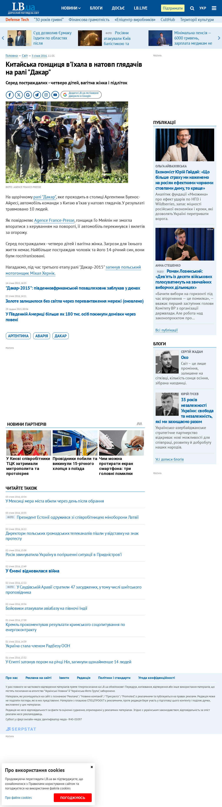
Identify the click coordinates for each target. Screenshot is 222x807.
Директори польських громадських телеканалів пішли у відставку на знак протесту (72, 535)
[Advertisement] (75, 381)
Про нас (12, 677)
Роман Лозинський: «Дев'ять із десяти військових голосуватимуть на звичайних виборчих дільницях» (183, 279)
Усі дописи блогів (169, 459)
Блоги (96, 8)
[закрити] (92, 767)
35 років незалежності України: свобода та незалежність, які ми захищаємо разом (184, 410)
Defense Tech (17, 19)
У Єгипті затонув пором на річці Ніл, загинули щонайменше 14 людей (68, 662)
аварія (41, 335)
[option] (41, 38)
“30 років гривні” (49, 19)
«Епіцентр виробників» (135, 19)
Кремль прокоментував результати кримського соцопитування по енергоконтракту (65, 627)
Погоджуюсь (72, 798)
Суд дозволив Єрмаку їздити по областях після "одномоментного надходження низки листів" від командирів (53, 45)
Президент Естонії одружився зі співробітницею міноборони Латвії (73, 517)
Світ (25, 55)
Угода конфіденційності (156, 677)
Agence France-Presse (54, 220)
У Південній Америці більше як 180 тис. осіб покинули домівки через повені (71, 317)
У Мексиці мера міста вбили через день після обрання (55, 501)
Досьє (118, 8)
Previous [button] (3, 38)
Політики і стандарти (114, 677)
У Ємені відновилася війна (32, 571)
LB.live (140, 8)
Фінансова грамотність (89, 19)
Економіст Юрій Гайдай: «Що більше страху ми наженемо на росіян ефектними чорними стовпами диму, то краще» (184, 180)
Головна (12, 55)
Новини (69, 8)
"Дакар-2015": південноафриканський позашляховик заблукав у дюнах (73, 288)
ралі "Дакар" (44, 197)
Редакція (83, 677)
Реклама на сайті (38, 677)
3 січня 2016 (39, 56)
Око (184, 357)
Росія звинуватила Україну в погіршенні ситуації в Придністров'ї (64, 554)
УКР (202, 8)
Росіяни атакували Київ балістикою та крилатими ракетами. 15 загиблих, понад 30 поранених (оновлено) (123, 46)
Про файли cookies (18, 798)
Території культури (197, 19)
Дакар (61, 335)
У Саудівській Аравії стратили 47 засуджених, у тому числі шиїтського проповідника (74, 589)
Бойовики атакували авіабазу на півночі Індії (46, 608)
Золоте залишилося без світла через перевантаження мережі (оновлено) (75, 301)
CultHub (168, 19)
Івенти (64, 677)
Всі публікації (166, 330)
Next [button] (219, 38)
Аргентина (18, 335)
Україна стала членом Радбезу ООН (38, 646)
